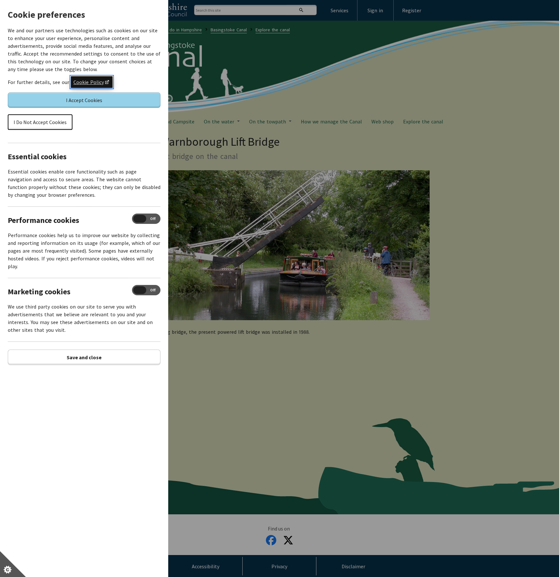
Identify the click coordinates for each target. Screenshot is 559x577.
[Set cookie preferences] (13, 564)
